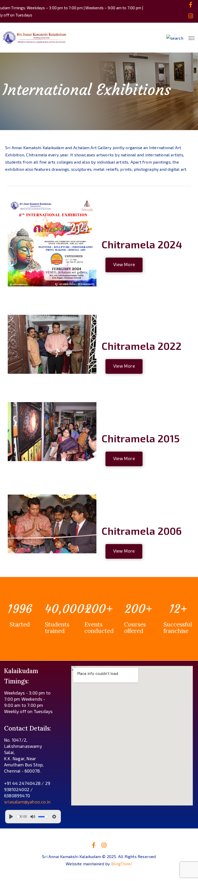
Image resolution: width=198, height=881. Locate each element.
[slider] (18, 816)
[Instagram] (190, 16)
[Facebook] (190, 4)
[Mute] (33, 816)
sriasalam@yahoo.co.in (27, 801)
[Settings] (54, 816)
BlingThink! (121, 863)
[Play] (11, 816)
